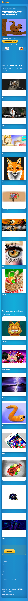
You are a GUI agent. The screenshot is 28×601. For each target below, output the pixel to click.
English (8, 589)
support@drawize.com (8, 594)
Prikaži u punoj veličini (10, 41)
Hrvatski (20, 589)
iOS (3, 584)
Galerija (9, 8)
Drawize (4, 8)
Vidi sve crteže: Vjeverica (9, 44)
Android (4, 582)
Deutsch (14, 589)
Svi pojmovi (5, 566)
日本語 (10, 591)
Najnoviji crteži (6, 564)
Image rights (5, 568)
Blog (3, 576)
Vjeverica (13, 8)
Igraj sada (9, 551)
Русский (5, 591)
